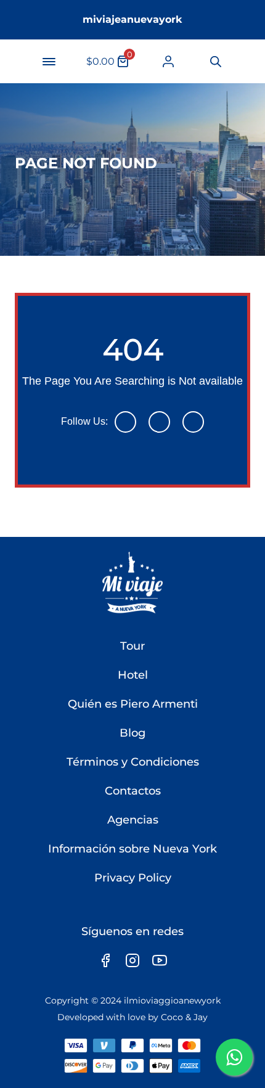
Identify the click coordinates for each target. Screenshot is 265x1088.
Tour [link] (132, 646)
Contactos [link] (133, 791)
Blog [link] (132, 733)
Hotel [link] (133, 675)
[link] (168, 61)
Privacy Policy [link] (132, 878)
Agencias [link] (132, 820)
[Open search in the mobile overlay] (215, 61)
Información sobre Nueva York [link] (132, 849)
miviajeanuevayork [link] (132, 19)
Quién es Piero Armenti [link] (133, 704)
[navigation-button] (48, 61)
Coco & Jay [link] (184, 1017)
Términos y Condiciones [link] (133, 762)
